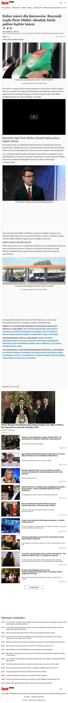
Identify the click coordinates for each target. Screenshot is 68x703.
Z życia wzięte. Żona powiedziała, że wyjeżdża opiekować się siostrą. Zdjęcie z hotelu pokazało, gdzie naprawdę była (35, 659)
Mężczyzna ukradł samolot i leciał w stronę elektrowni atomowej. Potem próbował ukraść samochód (35, 642)
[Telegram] (7, 28)
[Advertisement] (34, 218)
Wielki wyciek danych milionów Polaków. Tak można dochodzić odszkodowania (29, 683)
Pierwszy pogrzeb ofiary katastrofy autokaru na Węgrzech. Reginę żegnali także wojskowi (32, 667)
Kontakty (27, 696)
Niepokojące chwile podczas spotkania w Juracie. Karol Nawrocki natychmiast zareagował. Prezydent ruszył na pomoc (35, 654)
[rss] (61, 3)
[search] (65, 2)
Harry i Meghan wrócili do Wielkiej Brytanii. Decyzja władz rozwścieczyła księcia (29, 649)
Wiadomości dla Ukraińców (52, 8)
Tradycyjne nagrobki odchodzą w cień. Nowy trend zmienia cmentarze (26, 671)
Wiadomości (16, 8)
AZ (8, 36)
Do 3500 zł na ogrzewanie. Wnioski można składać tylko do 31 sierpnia (26, 675)
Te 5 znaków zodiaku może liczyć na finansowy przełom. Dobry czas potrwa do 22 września (32, 664)
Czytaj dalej (34, 587)
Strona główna (6, 8)
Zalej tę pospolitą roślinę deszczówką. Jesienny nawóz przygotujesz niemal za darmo (30, 632)
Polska (24, 8)
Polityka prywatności (37, 696)
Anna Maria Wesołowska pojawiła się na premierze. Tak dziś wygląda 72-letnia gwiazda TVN (32, 679)
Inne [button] (64, 8)
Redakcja (59, 693)
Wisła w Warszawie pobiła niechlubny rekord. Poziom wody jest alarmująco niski (29, 645)
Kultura (29, 8)
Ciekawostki (38, 8)
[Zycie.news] (7, 3)
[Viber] (10, 28)
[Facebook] (4, 28)
